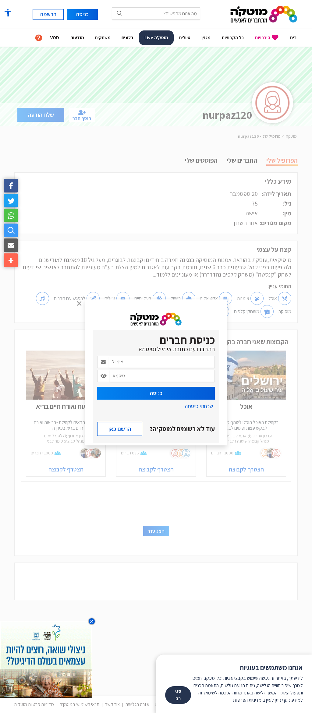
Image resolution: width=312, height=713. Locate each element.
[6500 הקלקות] (46, 659)
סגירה (178, 695)
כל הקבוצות (233, 38)
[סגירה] (79, 303)
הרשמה (48, 14)
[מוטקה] (264, 14)
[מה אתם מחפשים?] (119, 13)
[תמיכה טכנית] (39, 38)
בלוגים (127, 38)
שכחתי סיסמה (199, 406)
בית (293, 38)
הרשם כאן (119, 429)
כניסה (156, 393)
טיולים (184, 38)
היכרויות (262, 38)
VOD (54, 38)
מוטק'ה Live (156, 38)
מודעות (77, 38)
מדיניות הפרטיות (247, 700)
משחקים (103, 38)
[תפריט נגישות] (7, 13)
